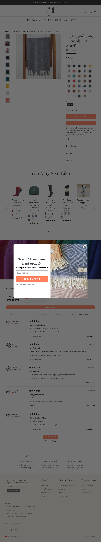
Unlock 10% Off (32, 279)
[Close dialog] (85, 247)
